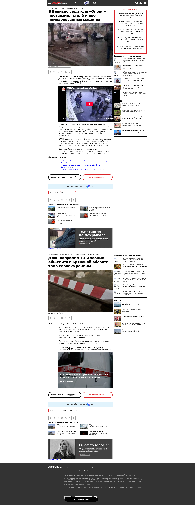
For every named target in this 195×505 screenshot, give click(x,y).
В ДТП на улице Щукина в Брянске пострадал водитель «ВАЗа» (66, 221)
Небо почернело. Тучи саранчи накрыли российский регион (132, 330)
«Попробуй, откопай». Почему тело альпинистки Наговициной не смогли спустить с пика (134, 80)
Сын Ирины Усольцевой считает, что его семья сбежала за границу (133, 317)
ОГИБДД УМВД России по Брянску (59, 67)
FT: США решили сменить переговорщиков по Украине (131, 124)
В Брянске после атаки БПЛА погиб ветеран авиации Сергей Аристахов (99, 433)
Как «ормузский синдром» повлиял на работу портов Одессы (133, 303)
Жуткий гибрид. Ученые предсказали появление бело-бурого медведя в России (135, 286)
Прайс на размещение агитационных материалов (122, 468)
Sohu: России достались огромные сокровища (133, 310)
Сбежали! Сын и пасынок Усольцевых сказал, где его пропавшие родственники (135, 73)
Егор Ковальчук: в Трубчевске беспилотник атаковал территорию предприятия (130, 23)
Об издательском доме (72, 466)
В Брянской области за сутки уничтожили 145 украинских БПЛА (66, 433)
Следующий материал (81, 499)
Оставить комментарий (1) (97, 177)
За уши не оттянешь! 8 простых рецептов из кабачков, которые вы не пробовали (135, 266)
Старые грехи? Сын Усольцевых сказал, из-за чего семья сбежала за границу (134, 93)
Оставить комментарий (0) (97, 395)
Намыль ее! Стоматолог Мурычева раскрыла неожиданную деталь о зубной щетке (134, 60)
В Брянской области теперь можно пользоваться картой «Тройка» (130, 47)
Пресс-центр (86, 466)
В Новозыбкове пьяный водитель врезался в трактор (67, 208)
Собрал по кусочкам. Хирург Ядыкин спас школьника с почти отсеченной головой (134, 279)
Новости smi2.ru (55, 249)
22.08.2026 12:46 (53, 254)
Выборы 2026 (68, 470)
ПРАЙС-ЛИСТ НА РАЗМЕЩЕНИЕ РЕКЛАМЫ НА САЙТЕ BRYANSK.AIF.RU (84, 468)
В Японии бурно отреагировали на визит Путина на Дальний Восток (133, 323)
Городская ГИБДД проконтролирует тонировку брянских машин (66, 215)
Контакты (95, 466)
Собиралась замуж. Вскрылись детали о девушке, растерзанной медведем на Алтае (133, 259)
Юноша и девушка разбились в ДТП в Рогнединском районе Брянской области (130, 39)
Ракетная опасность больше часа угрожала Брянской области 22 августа (130, 15)
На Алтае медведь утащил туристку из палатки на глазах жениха (133, 111)
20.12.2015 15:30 (52, 8)
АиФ (61, 313)
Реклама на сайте (121, 466)
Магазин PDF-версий (107, 466)
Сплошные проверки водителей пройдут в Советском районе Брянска (99, 208)
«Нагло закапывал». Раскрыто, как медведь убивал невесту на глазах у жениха (134, 273)
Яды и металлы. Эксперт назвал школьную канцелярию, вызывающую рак (133, 67)
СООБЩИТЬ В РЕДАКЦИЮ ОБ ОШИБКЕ (86, 470)
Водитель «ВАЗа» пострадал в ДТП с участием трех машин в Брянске (98, 215)
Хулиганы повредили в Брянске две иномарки (83, 169)
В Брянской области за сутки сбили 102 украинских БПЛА (66, 425)
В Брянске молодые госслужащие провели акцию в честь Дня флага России (130, 31)
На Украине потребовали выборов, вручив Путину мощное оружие (133, 131)
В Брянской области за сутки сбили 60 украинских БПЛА (98, 425)
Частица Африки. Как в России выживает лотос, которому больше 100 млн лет (134, 293)
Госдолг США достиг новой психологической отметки (131, 104)
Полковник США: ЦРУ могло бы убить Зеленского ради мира (132, 117)
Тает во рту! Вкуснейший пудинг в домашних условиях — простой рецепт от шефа (134, 87)
